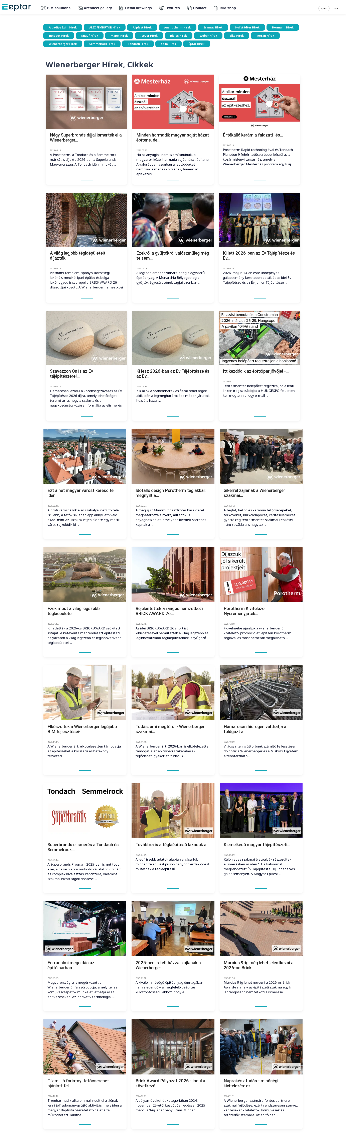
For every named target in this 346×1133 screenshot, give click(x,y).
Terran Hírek (265, 35)
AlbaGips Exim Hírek (63, 27)
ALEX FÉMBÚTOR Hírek (104, 27)
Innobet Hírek (59, 35)
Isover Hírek (149, 35)
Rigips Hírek (178, 35)
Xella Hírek (168, 44)
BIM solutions (58, 8)
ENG (336, 8)
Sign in (324, 8)
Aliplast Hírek (142, 27)
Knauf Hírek (89, 35)
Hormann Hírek (283, 27)
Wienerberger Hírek (63, 44)
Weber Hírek (208, 35)
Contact (199, 8)
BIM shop (228, 8)
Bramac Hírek (212, 27)
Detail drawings (138, 8)
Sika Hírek (237, 35)
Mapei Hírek (119, 35)
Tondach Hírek (138, 44)
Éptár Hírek (196, 44)
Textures (172, 8)
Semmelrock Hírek (102, 44)
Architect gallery (98, 8)
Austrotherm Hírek (177, 27)
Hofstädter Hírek (247, 27)
